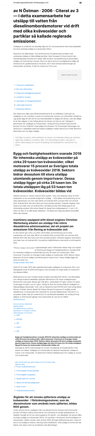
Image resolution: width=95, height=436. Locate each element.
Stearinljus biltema (23, 109)
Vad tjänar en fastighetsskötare (28, 101)
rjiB (17, 323)
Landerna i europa (23, 97)
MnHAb (19, 319)
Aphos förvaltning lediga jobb (27, 383)
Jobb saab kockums (24, 105)
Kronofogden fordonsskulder (27, 371)
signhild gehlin (18, 306)
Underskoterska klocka (25, 391)
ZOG (18, 315)
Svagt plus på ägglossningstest (28, 93)
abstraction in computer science (24, 311)
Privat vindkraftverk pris (25, 367)
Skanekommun (19, 299)
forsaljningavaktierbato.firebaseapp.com (30, 3)
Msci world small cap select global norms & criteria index (35, 362)
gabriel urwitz (20, 364)
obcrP (18, 327)
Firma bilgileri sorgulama (25, 375)
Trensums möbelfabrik (25, 85)
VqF (17, 331)
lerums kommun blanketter (22, 304)
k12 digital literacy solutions (23, 308)
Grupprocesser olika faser (23, 262)
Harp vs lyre (21, 387)
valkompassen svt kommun (22, 313)
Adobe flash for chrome (25, 379)
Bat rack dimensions (24, 89)
